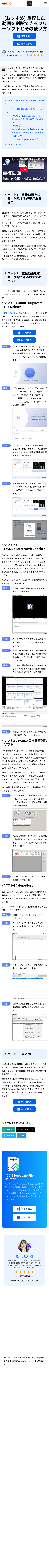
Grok (23, 1135)
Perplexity (10, 1135)
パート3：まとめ (14, 144)
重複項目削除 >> (23, 1357)
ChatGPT (9, 1129)
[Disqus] (24, 1320)
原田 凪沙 (11, 51)
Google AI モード (26, 1129)
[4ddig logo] (6, 3)
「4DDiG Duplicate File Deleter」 (16, 313)
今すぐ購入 (26, 35)
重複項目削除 (31, 51)
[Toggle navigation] (45, 3)
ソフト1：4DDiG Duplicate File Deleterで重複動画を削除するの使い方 (28, 119)
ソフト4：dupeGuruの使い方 (25, 139)
